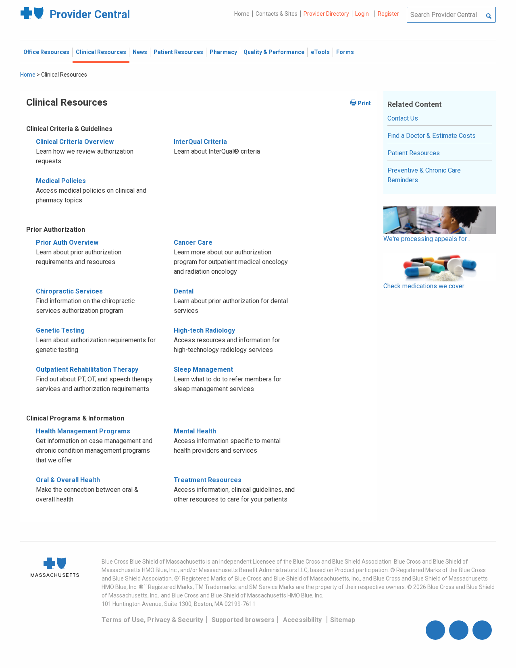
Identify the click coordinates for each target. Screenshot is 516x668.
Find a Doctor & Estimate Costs (431, 135)
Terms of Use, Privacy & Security (152, 620)
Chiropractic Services (69, 291)
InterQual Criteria (200, 142)
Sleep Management (203, 369)
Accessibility (302, 620)
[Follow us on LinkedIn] (482, 630)
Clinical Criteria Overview (75, 142)
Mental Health (195, 431)
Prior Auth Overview (67, 242)
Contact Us (402, 118)
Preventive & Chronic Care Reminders (424, 175)
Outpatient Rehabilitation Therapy (87, 369)
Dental (184, 291)
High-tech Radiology (204, 330)
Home (242, 13)
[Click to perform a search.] (489, 16)
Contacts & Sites (277, 13)
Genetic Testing (60, 330)
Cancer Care (193, 242)
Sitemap (342, 620)
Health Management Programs (83, 431)
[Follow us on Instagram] (458, 630)
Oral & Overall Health (68, 480)
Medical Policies (61, 181)
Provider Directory (326, 13)
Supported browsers (243, 620)
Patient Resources (413, 153)
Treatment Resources (207, 480)
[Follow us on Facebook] (435, 630)
